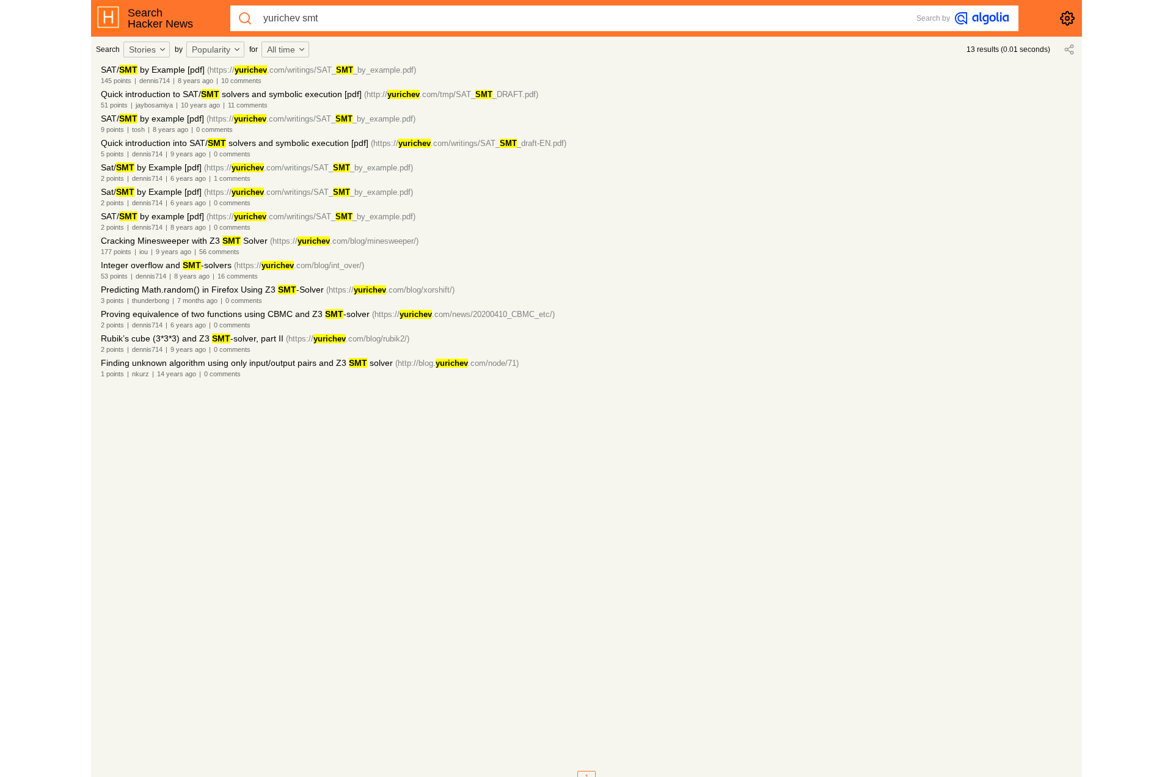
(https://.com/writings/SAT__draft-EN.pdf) (468, 143)
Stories (142, 49)
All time (281, 49)
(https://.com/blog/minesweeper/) (344, 241)
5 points (112, 154)
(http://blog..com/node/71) (457, 363)
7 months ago (197, 300)
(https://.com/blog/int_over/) (299, 265)
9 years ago (188, 154)
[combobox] (148, 49)
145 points (116, 80)
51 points (114, 105)
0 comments (214, 129)
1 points (112, 374)
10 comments (241, 80)
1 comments (232, 178)
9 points (112, 129)
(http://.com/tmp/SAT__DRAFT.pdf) (451, 94)
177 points (116, 251)
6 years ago (188, 178)
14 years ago (176, 374)
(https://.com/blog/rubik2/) (347, 338)
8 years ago (195, 80)
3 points (112, 300)
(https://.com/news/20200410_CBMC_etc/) (463, 314)
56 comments (219, 251)
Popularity (211, 49)
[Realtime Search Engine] (982, 18)
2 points (112, 178)
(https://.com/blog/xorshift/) (390, 289)
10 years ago (200, 105)
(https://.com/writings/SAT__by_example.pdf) (311, 70)
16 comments (237, 276)
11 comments (248, 105)
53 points (114, 276)
